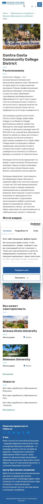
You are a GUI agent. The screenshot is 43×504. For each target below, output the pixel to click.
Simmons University (16, 359)
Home (5, 13)
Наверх (36, 494)
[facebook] (5, 432)
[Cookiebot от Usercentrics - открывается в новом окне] (30, 224)
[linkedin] (19, 432)
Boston (28, 366)
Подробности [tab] (21, 231)
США (5, 19)
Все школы (8, 374)
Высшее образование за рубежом (18, 16)
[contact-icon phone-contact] (24, 432)
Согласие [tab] (7, 231)
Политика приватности (15, 426)
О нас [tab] (35, 231)
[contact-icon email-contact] (29, 432)
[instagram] (10, 432)
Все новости (9, 410)
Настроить (20, 278)
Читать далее (9, 337)
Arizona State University (20, 331)
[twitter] (14, 432)
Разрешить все (21, 270)
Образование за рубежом (22, 13)
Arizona (28, 337)
